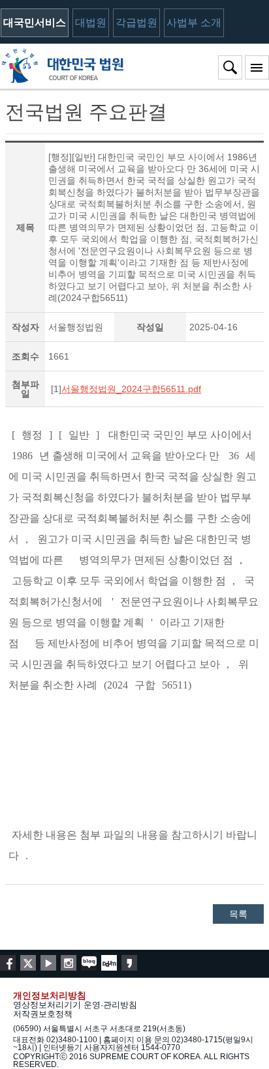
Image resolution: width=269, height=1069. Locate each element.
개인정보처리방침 (49, 995)
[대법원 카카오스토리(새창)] (129, 963)
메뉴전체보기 (257, 67)
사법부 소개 (193, 22)
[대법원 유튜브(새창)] (48, 963)
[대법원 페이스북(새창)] (8, 963)
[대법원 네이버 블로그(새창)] (89, 963)
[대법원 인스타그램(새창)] (68, 963)
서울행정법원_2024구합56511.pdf (131, 389)
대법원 (90, 22)
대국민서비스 (34, 22)
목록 (238, 914)
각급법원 (136, 22)
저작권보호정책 (42, 1014)
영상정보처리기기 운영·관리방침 (75, 1005)
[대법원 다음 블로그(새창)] (109, 963)
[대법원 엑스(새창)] (28, 963)
